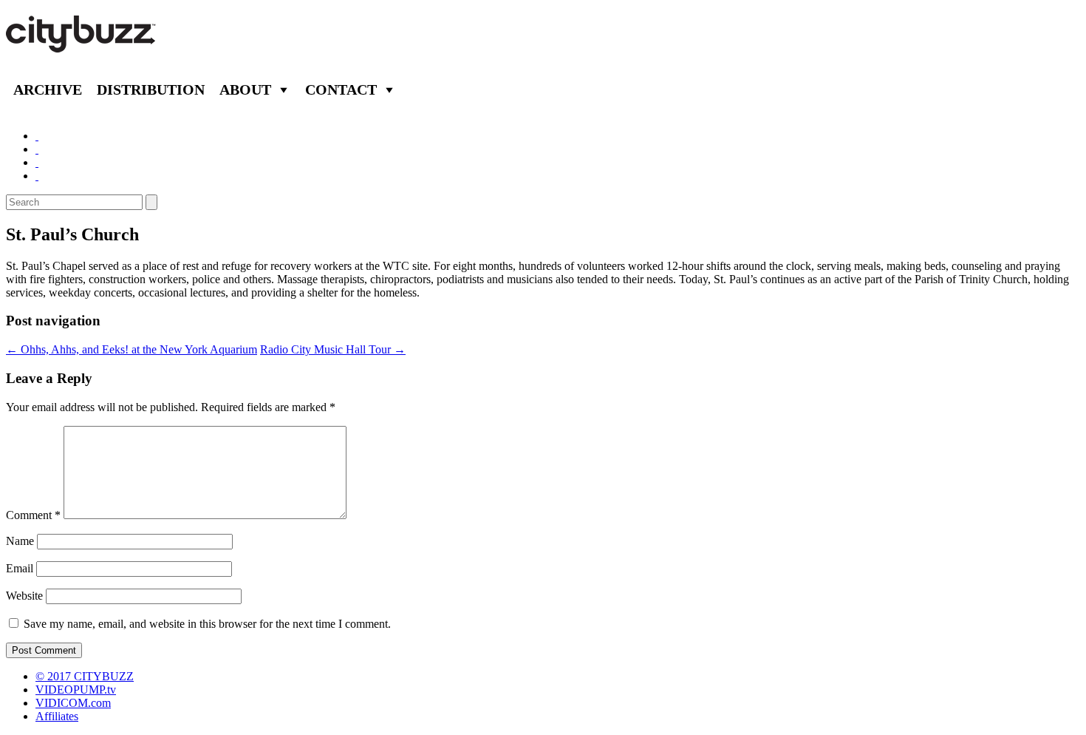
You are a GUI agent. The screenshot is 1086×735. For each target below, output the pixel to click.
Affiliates (56, 716)
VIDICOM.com (73, 703)
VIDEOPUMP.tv (75, 689)
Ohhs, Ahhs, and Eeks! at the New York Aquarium (131, 349)
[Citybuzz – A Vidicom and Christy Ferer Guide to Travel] (82, 44)
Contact (341, 89)
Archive (47, 89)
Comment (33, 515)
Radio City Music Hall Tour (333, 349)
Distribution (151, 89)
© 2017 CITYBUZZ (84, 676)
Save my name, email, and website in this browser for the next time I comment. (207, 623)
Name (20, 541)
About (245, 89)
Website (24, 595)
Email (19, 568)
